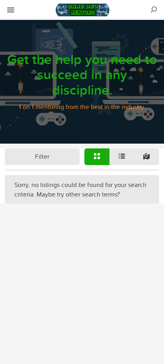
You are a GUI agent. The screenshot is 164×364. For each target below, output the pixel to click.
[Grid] (96, 156)
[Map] (146, 156)
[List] (122, 156)
